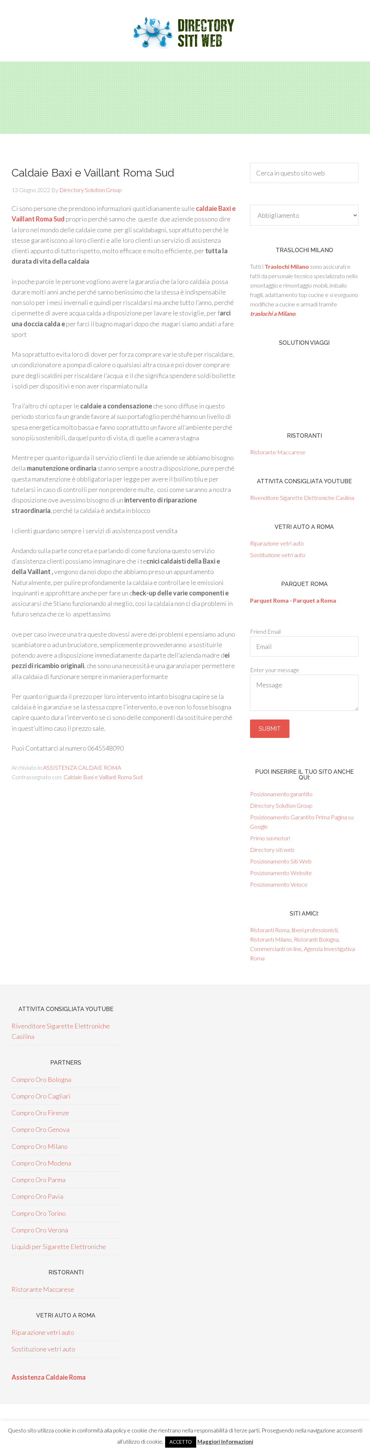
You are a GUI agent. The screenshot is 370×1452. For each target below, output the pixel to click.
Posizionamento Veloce (278, 884)
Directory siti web (272, 849)
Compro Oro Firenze (40, 1113)
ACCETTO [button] (180, 1442)
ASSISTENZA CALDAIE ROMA (82, 767)
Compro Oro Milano (40, 1146)
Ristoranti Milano (271, 939)
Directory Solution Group (281, 805)
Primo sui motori (270, 838)
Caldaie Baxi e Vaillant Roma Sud (103, 776)
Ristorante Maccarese (277, 452)
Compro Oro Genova (40, 1129)
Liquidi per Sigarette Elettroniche (59, 1247)
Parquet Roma (269, 600)
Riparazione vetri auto (277, 543)
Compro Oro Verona (40, 1230)
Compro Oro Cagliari (41, 1096)
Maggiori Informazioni (225, 1441)
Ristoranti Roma (269, 929)
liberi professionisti (314, 929)
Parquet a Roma (314, 600)
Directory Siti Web (185, 32)
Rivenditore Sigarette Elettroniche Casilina (302, 497)
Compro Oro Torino (39, 1213)
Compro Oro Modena (41, 1163)
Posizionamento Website (281, 872)
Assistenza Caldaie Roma (49, 1377)
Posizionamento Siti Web (280, 861)
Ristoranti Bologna (316, 939)
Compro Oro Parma (38, 1180)
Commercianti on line (276, 948)
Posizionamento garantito (281, 793)
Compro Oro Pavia (37, 1196)
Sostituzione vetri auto (277, 554)
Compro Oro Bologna (41, 1079)
